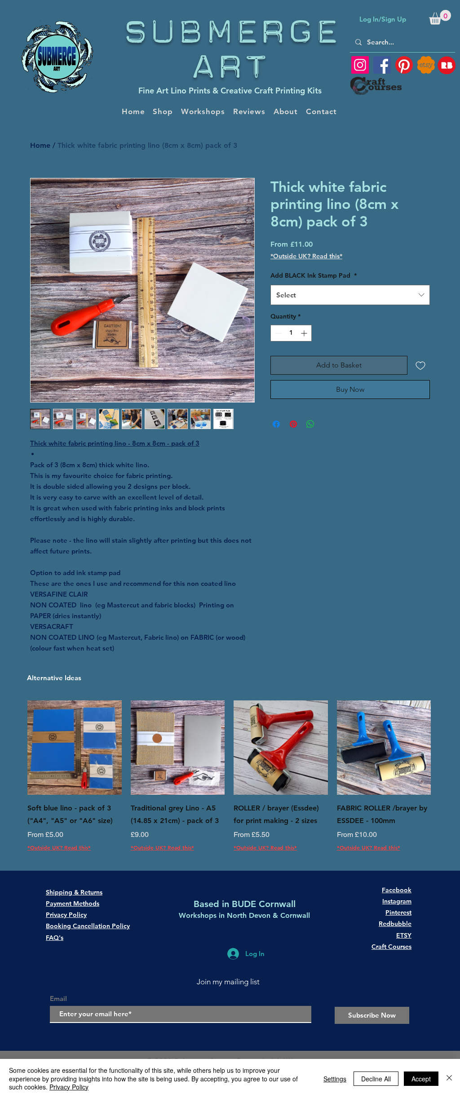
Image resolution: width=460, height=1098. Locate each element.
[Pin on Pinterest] (293, 424)
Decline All (376, 1078)
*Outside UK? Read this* (306, 256)
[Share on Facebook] (276, 424)
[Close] (449, 1078)
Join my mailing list (228, 981)
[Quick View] (74, 747)
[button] (440, 17)
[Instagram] (360, 65)
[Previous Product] (14, 747)
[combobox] (350, 295)
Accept (421, 1078)
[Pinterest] (404, 65)
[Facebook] (382, 65)
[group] (229, 782)
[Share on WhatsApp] (310, 424)
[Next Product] (443, 747)
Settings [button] (334, 1078)
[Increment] (304, 333)
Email (58, 998)
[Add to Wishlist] (420, 365)
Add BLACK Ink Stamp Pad (313, 275)
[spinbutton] (291, 333)
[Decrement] (277, 333)
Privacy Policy (68, 1086)
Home (40, 145)
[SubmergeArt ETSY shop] (426, 65)
